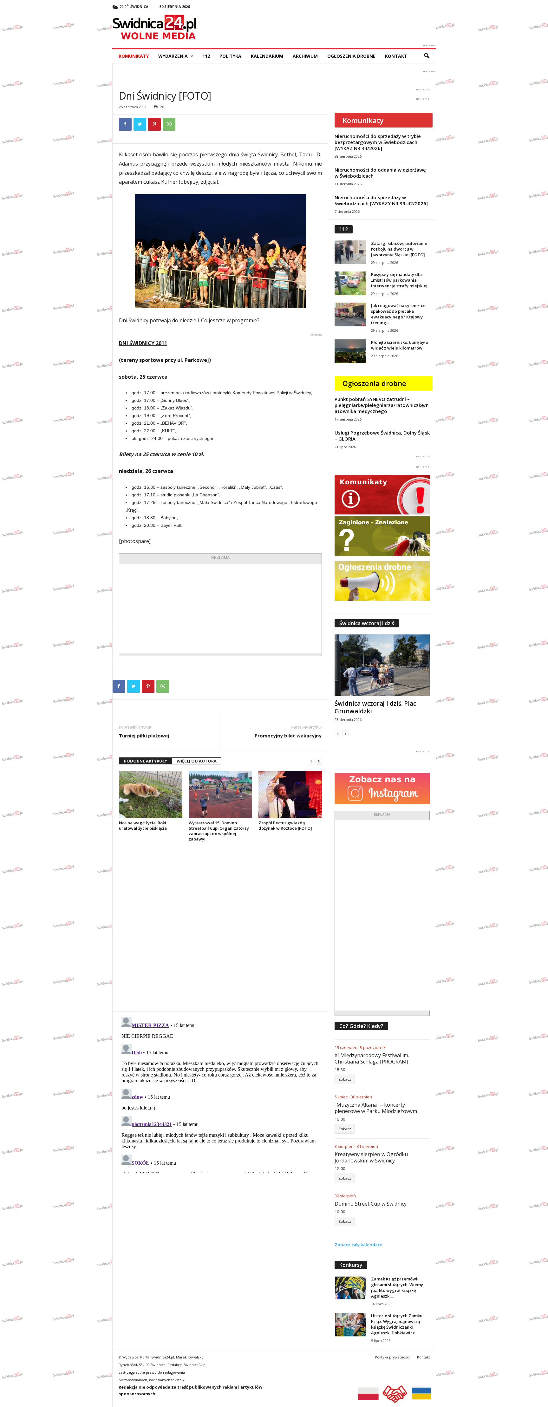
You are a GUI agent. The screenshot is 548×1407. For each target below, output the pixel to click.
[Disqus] (220, 926)
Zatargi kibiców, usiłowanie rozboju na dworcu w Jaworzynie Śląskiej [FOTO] (399, 249)
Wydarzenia (173, 56)
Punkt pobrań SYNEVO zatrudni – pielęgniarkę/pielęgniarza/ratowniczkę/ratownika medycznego (381, 405)
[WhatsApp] (169, 124)
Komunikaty (134, 56)
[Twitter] (140, 124)
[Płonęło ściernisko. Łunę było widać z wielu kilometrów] (350, 351)
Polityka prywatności (392, 1357)
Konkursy (350, 1264)
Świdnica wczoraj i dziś (366, 623)
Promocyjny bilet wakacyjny (288, 735)
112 (206, 56)
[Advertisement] (220, 608)
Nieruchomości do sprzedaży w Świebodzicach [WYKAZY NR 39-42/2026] (381, 200)
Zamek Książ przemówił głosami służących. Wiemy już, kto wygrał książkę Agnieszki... (397, 1287)
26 (162, 106)
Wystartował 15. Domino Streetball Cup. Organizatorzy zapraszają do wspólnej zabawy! (219, 831)
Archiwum (305, 56)
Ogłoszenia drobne (351, 56)
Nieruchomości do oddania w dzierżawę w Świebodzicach (380, 173)
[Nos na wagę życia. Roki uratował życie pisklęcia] (150, 794)
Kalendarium (267, 56)
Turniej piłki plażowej (144, 735)
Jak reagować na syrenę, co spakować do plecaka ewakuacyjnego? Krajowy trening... (398, 314)
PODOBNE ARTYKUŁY (145, 761)
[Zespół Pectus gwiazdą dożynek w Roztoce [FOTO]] (290, 794)
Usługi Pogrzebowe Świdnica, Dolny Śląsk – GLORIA (382, 435)
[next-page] (319, 761)
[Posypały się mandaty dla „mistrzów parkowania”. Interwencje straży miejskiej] (350, 283)
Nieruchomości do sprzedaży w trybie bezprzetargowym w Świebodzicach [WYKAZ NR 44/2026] (378, 142)
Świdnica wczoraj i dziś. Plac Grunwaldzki (375, 707)
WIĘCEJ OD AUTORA (197, 761)
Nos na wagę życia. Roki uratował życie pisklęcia (143, 825)
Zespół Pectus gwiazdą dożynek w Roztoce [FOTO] (285, 825)
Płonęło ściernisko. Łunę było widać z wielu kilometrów (399, 345)
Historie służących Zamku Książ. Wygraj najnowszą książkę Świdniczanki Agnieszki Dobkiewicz (396, 1324)
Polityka (230, 56)
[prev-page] (311, 761)
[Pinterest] (154, 124)
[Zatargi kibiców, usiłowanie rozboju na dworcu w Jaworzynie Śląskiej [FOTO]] (350, 252)
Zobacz (344, 1079)
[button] (427, 56)
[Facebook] (125, 124)
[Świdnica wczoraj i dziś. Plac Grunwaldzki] (382, 665)
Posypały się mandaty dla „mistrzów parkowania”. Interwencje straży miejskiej (399, 280)
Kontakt (396, 56)
